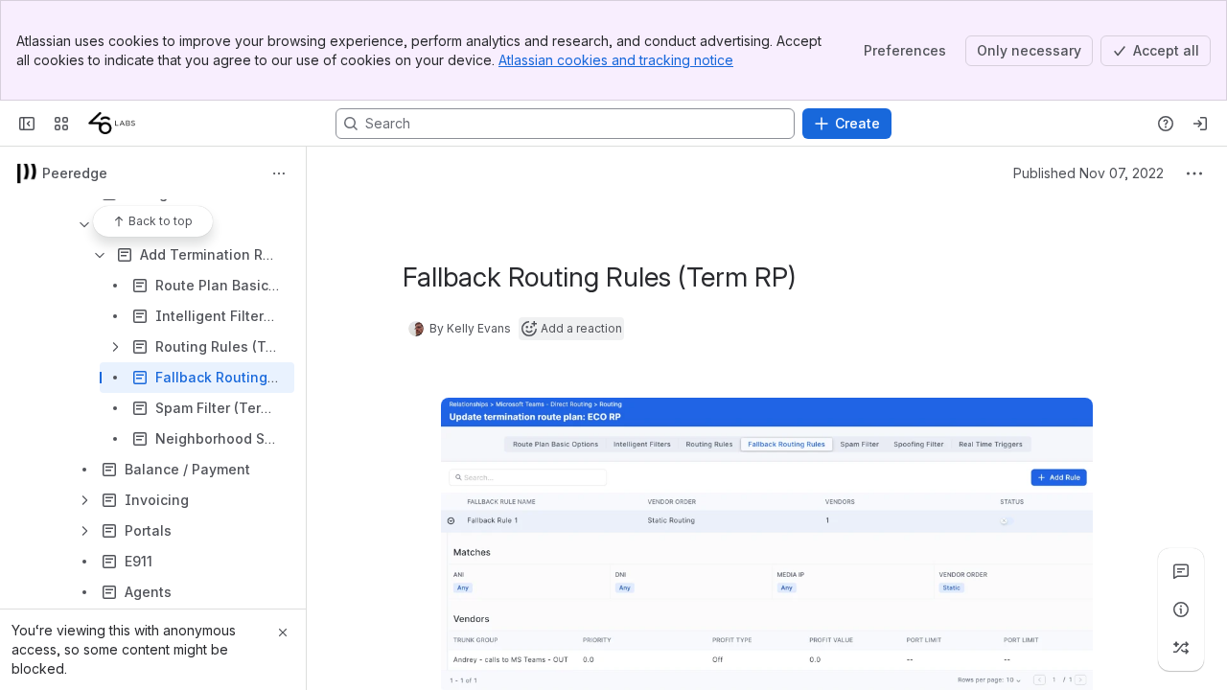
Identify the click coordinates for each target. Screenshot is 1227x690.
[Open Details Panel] (1181, 609)
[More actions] (278, 173)
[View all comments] (1181, 571)
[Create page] (1181, 647)
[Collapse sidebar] (27, 123)
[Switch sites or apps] (61, 123)
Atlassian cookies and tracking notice (615, 60)
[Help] (1165, 123)
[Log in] (1200, 123)
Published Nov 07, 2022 (1088, 173)
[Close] (282, 632)
